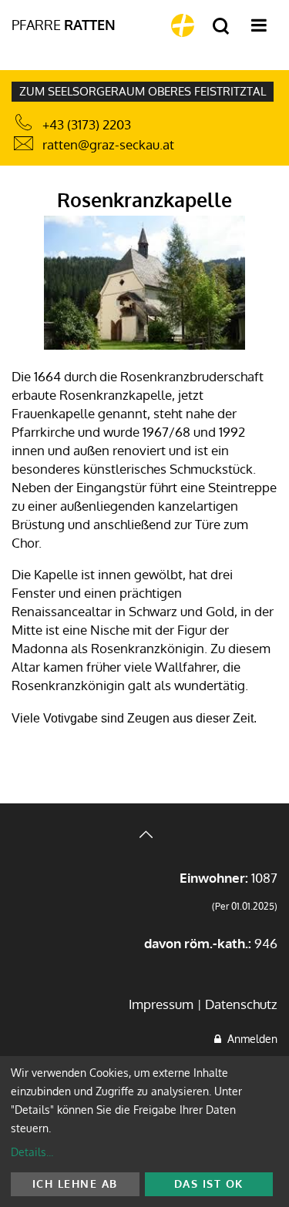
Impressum (161, 1004)
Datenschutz (241, 1004)
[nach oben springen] (144, 836)
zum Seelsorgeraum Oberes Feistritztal (142, 91)
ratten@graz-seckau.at (108, 144)
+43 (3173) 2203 (86, 124)
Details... (32, 1151)
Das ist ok (209, 1183)
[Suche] (221, 26)
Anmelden (249, 1038)
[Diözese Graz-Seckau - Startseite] (182, 25)
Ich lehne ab (75, 1183)
